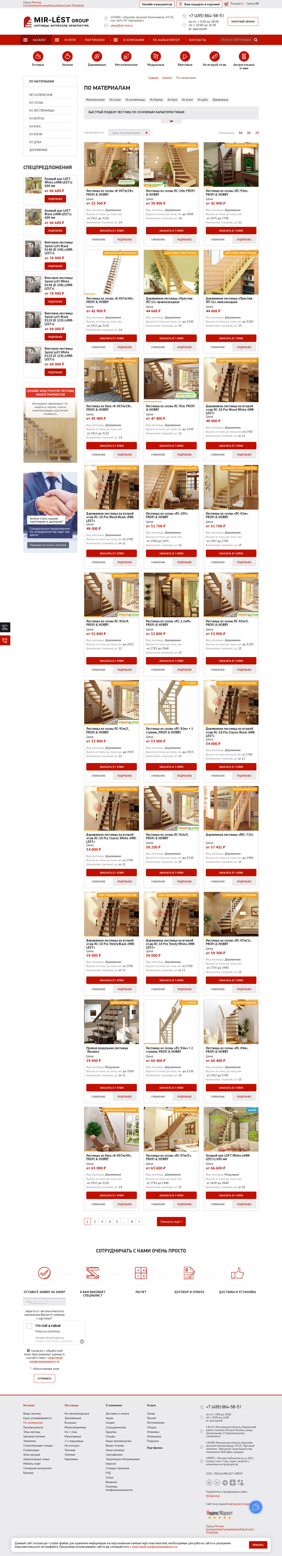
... (124, 1222)
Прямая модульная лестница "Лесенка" (107, 1049)
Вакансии (111, 1482)
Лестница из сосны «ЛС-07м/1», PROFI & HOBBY (228, 942)
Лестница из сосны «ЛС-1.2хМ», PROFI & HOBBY (168, 623)
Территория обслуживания (123, 1459)
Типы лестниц (31, 1432)
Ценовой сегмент (34, 1436)
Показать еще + (171, 1222)
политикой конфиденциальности (46, 1359)
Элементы (29, 1441)
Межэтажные (73, 1436)
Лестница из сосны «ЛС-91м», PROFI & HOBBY (227, 192)
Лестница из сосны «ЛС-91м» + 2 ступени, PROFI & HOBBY (169, 1049)
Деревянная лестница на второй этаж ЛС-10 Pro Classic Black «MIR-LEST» (230, 732)
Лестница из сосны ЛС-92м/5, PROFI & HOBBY (227, 623)
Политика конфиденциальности (119, 1488)
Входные (70, 1422)
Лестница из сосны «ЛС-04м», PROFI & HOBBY (227, 1049)
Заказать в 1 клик (112, 230)
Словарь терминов (117, 1468)
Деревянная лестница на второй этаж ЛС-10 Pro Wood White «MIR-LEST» (230, 409)
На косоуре (72, 1445)
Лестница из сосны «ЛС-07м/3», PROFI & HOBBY (169, 1157)
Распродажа (31, 1450)
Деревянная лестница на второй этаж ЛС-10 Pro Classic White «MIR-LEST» (111, 838)
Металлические (95, 99)
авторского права (240, 1504)
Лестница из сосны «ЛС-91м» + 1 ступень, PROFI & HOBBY (169, 730)
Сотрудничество (116, 1427)
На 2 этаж (71, 1432)
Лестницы (71, 1405)
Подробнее (124, 239)
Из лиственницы (135, 99)
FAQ (108, 1473)
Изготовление (156, 1422)
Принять (258, 1545)
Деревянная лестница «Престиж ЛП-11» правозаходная (169, 300)
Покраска (153, 1441)
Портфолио (154, 1448)
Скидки (110, 1422)
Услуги (151, 1405)
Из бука (172, 99)
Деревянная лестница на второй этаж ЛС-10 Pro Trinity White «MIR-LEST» (170, 943)
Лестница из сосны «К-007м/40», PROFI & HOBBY (110, 300)
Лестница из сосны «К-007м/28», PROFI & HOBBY (110, 192)
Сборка (151, 1427)
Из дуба (203, 99)
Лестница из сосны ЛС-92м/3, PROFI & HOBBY (167, 836)
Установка (153, 1432)
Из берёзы (156, 99)
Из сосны (115, 99)
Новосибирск (239, 1529)
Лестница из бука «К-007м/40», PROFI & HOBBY (109, 1157)
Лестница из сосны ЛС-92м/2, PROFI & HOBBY (107, 730)
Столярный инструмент (37, 1468)
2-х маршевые (74, 1441)
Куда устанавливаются (37, 1418)
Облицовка (154, 1436)
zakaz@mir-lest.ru (121, 25)
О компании (114, 1405)
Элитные (70, 1454)
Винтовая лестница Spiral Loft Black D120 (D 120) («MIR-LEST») (59, 318)
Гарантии (111, 1432)
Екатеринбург (214, 1529)
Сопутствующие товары (38, 1445)
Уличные (70, 1450)
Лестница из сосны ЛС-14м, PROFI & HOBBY (170, 192)
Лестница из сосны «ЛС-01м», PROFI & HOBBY (227, 515)
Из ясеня (187, 99)
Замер (151, 1413)
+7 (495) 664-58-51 (206, 15)
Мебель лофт (31, 1463)
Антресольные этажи (36, 1459)
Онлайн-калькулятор (157, 4)
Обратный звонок (243, 21)
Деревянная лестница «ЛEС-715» (229, 834)
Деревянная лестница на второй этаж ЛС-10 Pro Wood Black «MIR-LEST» (110, 517)
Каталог (29, 1405)
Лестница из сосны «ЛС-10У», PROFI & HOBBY (167, 515)
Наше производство (119, 1441)
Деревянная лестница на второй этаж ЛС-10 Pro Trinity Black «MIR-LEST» (110, 943)
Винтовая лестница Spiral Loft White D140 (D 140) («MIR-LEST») (59, 283)
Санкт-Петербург (74, 5)
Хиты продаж (31, 1454)
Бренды (28, 1473)
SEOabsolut (213, 1496)
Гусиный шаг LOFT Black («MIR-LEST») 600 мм (58, 214)
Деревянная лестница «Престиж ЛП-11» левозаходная (229, 300)
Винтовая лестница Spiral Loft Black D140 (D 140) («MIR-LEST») (59, 247)
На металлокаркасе (77, 1413)
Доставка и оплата (117, 1413)
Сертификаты (114, 1454)
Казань (226, 1529)
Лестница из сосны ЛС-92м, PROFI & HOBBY (170, 407)
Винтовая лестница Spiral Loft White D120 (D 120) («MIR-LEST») (59, 353)
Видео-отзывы (115, 1445)
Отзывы (110, 1436)
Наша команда (115, 1450)
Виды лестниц (32, 1413)
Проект (151, 1418)
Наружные (71, 1459)
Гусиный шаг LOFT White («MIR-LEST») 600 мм (228, 1157)
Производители (33, 1427)
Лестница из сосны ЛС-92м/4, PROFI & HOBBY (107, 623)
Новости (111, 1463)
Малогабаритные (75, 1427)
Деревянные (220, 99)
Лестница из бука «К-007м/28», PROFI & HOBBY (109, 407)
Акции (109, 1418)
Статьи (109, 1477)
